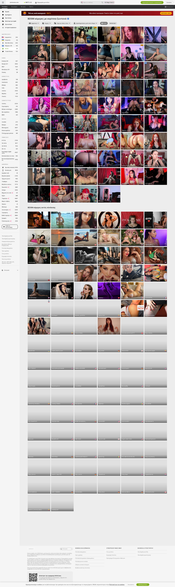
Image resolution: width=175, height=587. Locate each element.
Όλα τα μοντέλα (6, 259)
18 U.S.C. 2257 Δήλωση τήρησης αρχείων (8, 262)
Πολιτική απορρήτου (7, 248)
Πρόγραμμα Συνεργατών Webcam (115, 558)
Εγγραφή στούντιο (7, 256)
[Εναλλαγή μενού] (3, 2)
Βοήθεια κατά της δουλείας (82, 568)
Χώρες (47, 23)
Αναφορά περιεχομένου (8, 241)
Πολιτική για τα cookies (81, 561)
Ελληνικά (64, 548)
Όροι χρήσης (5, 251)
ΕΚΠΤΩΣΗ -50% (165, 13)
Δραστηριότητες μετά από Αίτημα (85, 23)
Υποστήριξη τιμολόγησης (8, 238)
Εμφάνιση (34, 23)
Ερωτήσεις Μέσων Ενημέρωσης (7, 245)
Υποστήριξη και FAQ (7, 236)
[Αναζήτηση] (102, 2)
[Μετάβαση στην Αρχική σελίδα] (14, 2)
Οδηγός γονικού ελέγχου (82, 564)
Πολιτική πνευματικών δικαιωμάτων (84, 558)
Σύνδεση (169, 2)
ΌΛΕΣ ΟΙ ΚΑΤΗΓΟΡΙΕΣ (8, 226)
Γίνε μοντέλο (5, 253)
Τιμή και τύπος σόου (62, 23)
